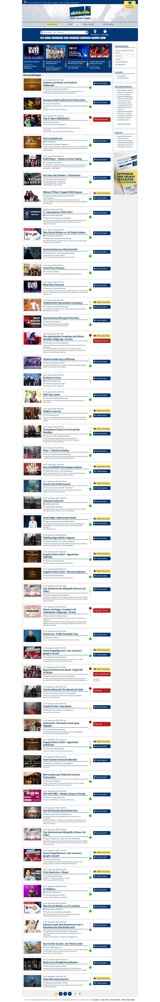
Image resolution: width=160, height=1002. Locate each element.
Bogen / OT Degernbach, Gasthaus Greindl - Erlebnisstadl (62, 839)
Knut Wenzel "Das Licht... (125, 105)
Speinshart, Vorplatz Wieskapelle (55, 288)
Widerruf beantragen (128, 1000)
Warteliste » (96, 679)
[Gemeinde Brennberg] (44, 415)
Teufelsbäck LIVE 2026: (52, 504)
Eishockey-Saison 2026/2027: (54, 215)
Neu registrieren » (120, 64)
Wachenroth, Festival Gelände (54, 561)
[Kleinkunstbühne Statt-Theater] (44, 196)
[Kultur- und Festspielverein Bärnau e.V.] (44, 454)
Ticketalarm (88, 24)
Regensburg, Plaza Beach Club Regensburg (58, 814)
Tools (61, 2)
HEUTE (70, 24)
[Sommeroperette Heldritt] (44, 89)
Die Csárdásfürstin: (51, 142)
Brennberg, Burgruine (52, 415)
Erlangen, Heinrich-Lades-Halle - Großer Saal (59, 488)
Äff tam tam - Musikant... (124, 113)
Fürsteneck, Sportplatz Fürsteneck (55, 657)
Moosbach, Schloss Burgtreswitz (55, 729)
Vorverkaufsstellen (35, 2)
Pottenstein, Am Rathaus (52, 104)
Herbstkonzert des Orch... (125, 115)
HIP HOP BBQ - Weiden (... (125, 90)
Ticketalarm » (97, 681)
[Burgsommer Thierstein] (44, 384)
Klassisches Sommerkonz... (125, 145)
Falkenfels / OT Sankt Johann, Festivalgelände (59, 710)
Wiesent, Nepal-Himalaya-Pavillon (55, 966)
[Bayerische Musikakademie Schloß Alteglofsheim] (44, 931)
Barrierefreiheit (115, 1000)
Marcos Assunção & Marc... (125, 99)
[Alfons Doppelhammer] (44, 657)
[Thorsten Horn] (44, 729)
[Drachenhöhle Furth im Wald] (44, 947)
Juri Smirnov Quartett (124, 94)
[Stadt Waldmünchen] (44, 471)
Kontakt (67, 2)
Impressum (75, 2)
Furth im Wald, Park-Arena (53, 947)
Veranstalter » (121, 76)
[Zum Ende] (80, 993)
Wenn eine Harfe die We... (125, 111)
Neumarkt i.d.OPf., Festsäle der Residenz (57, 436)
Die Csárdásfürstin (123, 138)
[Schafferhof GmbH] (44, 541)
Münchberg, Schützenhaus (53, 162)
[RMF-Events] (44, 488)
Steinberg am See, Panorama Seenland (56, 343)
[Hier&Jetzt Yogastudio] (44, 966)
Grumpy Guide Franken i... (125, 140)
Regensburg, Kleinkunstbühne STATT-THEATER (59, 196)
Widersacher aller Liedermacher (53, 62)
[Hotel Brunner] (44, 507)
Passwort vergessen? (121, 62)
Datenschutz (105, 1000)
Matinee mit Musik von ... (125, 136)
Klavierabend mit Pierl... (124, 118)
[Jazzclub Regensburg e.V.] (44, 983)
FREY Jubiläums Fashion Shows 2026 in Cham (77, 62)
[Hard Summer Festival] (44, 710)
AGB (49, 2)
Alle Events (52, 24)
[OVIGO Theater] (44, 288)
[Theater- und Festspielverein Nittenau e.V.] (44, 363)
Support (55, 2)
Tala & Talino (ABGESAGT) (125, 143)
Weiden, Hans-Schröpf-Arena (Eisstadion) (58, 218)
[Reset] (86, 32)
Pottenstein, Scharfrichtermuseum (55, 179)
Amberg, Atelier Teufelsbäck (53, 507)
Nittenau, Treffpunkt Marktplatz (55, 363)
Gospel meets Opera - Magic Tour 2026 (98, 62)
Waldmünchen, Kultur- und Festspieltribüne (58, 471)
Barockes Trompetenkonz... (125, 92)
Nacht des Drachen (123, 120)
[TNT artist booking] (44, 307)
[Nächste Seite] (75, 993)
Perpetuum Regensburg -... (125, 96)
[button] (118, 59)
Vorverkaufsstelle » (123, 78)
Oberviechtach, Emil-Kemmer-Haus (56, 616)
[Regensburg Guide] (44, 814)
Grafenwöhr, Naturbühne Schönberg (56, 307)
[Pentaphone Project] (44, 436)
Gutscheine (108, 24)
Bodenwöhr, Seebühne (52, 122)
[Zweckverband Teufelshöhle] (44, 398)
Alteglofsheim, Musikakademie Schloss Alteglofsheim (61, 931)
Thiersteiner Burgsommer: (53, 381)
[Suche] (41, 32)
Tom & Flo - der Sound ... (124, 101)
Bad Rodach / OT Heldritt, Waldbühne (56, 89)
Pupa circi (120, 109)
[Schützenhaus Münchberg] (44, 162)
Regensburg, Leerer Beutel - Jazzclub (56, 983)
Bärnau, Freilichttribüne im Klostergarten (58, 454)
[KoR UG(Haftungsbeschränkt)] (44, 561)
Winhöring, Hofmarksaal (52, 859)
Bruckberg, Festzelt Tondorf (54, 876)
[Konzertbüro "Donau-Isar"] (44, 876)
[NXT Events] (44, 797)
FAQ (44, 2)
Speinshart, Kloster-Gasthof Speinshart (57, 595)
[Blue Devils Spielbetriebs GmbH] (44, 218)
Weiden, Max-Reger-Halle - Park (55, 797)
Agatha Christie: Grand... (124, 107)
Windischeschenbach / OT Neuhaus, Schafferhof (60, 541)
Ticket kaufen (101, 83)
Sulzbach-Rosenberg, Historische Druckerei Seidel (60, 693)
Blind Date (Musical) (31, 62)
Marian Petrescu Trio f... (124, 103)
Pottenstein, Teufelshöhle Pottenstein (56, 398)
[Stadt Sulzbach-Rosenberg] (44, 693)
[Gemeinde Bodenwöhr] (44, 122)
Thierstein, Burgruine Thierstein (55, 384)
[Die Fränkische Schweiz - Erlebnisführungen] (44, 104)
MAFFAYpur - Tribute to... (125, 147)
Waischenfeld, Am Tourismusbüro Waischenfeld (60, 253)
